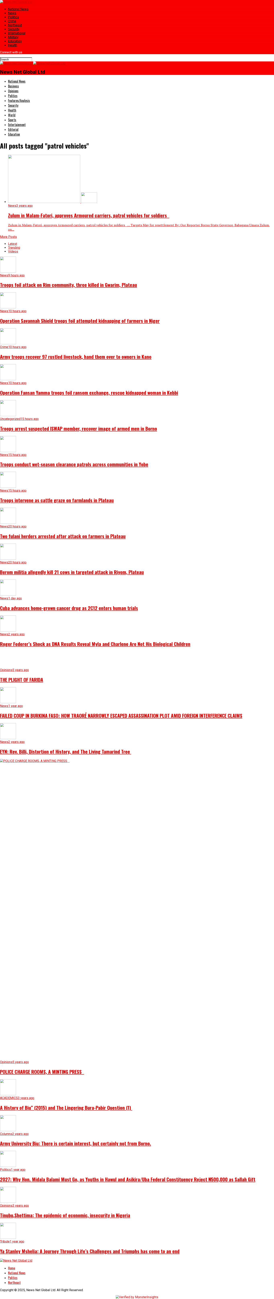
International (16, 33)
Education (15, 41)
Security (13, 29)
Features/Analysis (19, 100)
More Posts (8, 237)
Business (13, 86)
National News (18, 9)
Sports (12, 119)
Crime (12, 21)
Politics (13, 17)
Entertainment (17, 124)
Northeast (15, 25)
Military (13, 37)
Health (12, 45)
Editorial (13, 129)
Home (11, 1268)
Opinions (13, 91)
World (11, 115)
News (12, 13)
